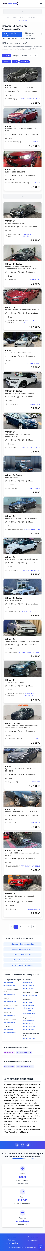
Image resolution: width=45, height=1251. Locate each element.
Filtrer (7, 55)
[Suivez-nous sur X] (28, 1145)
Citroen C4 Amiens (9, 1023)
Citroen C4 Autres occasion (22, 954)
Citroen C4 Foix (28, 1008)
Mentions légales (33, 1237)
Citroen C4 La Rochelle (30, 995)
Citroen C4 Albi (27, 1002)
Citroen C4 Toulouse (29, 1014)
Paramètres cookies (12, 1243)
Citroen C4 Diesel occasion (22, 960)
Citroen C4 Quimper (9, 1002)
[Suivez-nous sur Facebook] (22, 1145)
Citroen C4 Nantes (29, 1029)
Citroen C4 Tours (8, 1009)
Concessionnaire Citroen (23, 1052)
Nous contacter (11, 1237)
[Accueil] (8, 17)
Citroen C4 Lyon (8, 983)
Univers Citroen (9, 1052)
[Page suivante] (33, 927)
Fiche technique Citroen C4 (25, 1066)
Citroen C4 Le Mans (29, 1026)
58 (29, 927)
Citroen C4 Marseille (29, 1038)
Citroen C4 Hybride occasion (22, 949)
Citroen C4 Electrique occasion (22, 944)
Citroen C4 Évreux (28, 985)
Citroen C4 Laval (28, 1023)
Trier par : (16, 55)
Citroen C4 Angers (29, 1021)
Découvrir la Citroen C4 (14, 1121)
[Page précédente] (12, 927)
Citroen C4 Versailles (9, 1032)
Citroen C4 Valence (9, 985)
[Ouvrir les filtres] (41, 1247)
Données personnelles (33, 1240)
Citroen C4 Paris (8, 1030)
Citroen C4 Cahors (29, 1005)
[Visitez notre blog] (17, 1145)
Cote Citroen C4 (9, 1066)
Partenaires (11, 1240)
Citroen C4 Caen (28, 983)
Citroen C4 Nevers (9, 995)
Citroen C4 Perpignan (29, 1011)
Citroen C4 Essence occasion (22, 965)
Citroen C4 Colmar (9, 1016)
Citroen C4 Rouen (28, 988)
